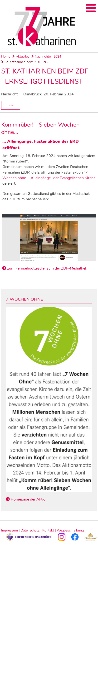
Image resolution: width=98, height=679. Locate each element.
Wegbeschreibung (70, 530)
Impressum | (11, 530)
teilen (11, 105)
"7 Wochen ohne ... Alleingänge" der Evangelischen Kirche (48, 175)
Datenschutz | (31, 530)
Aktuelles (22, 56)
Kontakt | (49, 530)
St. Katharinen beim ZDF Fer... (26, 62)
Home (5, 56)
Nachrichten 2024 (47, 56)
